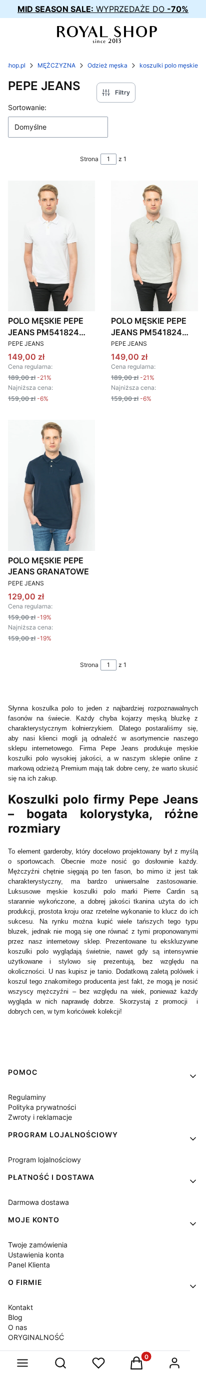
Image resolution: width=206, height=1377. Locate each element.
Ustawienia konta (36, 1254)
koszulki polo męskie (169, 65)
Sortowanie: (27, 107)
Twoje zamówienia (38, 1244)
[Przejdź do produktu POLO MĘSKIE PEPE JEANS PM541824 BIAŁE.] (51, 246)
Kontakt (20, 1307)
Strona (89, 159)
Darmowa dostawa (38, 1202)
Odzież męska (108, 65)
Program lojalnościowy (44, 1159)
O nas (17, 1327)
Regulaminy (27, 1097)
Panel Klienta (29, 1264)
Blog (15, 1317)
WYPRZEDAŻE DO (103, 9)
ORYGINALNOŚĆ (36, 1337)
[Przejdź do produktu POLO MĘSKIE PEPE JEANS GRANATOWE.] (51, 485)
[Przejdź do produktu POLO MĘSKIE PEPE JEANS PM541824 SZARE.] (154, 246)
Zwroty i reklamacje (40, 1117)
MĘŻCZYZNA (57, 65)
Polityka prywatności (42, 1107)
